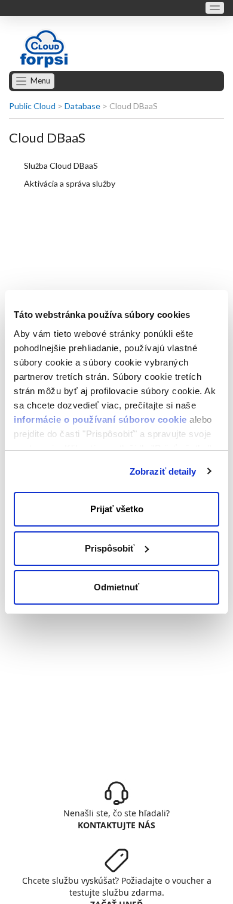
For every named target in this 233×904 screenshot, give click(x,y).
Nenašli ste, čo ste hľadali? (116, 819)
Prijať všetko (116, 509)
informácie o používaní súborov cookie (100, 419)
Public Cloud (32, 106)
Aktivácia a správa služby (69, 183)
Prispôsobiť (109, 548)
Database (82, 106)
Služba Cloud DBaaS (61, 165)
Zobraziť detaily (163, 471)
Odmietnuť (116, 587)
